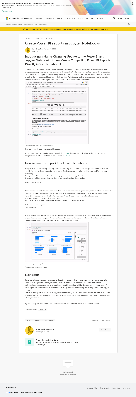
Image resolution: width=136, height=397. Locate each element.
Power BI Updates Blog (40, 24)
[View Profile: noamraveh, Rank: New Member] (27, 50)
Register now (7, 11)
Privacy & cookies (104, 388)
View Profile (105, 330)
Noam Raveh (35, 49)
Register (120, 18)
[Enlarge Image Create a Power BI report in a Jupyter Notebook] (68, 112)
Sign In (127, 18)
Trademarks (126, 388)
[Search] (114, 18)
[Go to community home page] (19, 18)
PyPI (67, 153)
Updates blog (28, 24)
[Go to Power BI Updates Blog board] (29, 342)
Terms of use (116, 388)
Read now (104, 29)
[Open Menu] (128, 24)
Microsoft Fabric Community (14, 24)
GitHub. (67, 156)
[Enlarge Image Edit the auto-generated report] (68, 242)
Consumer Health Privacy (33, 392)
